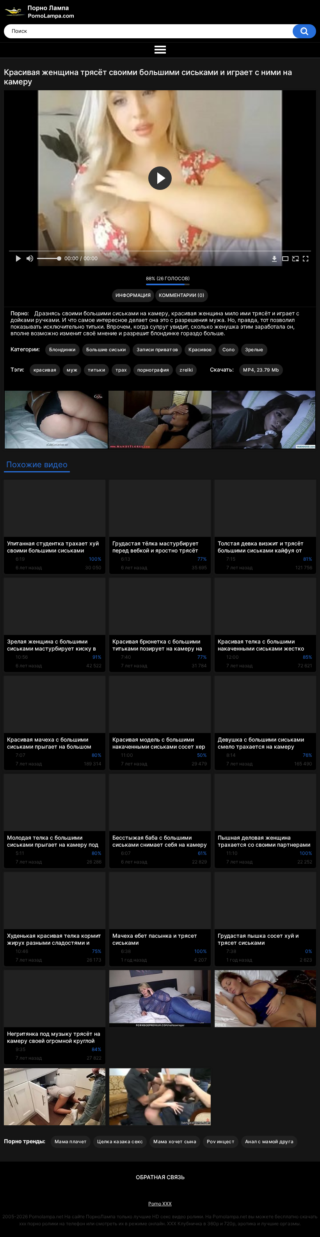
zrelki (186, 370)
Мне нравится (128, 280)
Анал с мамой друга (269, 1141)
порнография (153, 370)
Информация (133, 295)
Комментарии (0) (181, 295)
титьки (96, 370)
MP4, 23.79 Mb (261, 370)
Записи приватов (157, 349)
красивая (45, 370)
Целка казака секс (120, 1141)
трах (121, 370)
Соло (228, 349)
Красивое (200, 349)
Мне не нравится (138, 280)
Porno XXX (160, 1204)
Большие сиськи (106, 349)
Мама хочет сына (174, 1141)
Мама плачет (71, 1141)
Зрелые (254, 349)
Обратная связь (160, 1177)
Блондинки (62, 349)
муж (72, 370)
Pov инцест (221, 1141)
